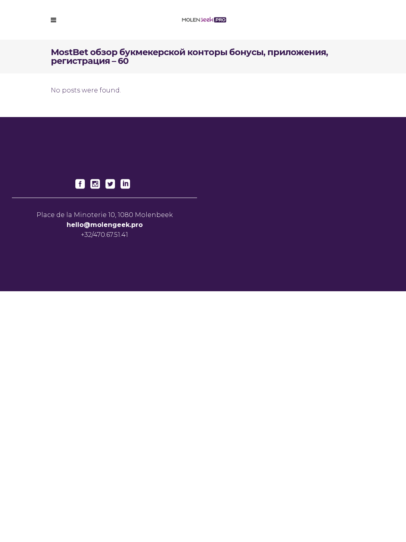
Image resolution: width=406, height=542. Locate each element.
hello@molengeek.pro (105, 225)
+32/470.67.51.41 (104, 234)
